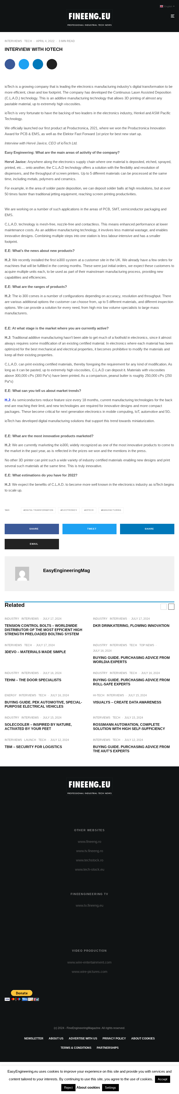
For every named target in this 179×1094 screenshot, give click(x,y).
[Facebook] (76, 806)
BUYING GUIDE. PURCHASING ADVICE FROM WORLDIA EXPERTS (131, 660)
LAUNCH (30, 740)
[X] (82, 806)
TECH (28, 41)
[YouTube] (96, 806)
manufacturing (111, 510)
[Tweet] (24, 64)
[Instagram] (89, 806)
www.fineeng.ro (89, 841)
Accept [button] (162, 1079)
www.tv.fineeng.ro (89, 851)
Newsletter (33, 1038)
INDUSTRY (12, 618)
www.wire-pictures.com (89, 972)
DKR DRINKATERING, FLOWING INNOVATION (131, 626)
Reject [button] (68, 1087)
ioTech (90, 510)
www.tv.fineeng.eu (89, 905)
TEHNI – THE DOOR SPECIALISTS (33, 680)
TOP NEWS (146, 645)
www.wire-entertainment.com (89, 962)
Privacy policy (114, 1038)
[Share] (10, 64)
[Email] (52, 64)
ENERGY (11, 695)
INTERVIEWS (13, 41)
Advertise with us (83, 1038)
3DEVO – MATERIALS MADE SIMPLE (35, 652)
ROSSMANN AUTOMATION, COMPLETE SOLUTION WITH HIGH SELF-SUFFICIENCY (129, 727)
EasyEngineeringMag (66, 570)
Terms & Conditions (76, 1047)
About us (56, 1038)
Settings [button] (110, 1087)
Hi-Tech (98, 695)
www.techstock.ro (89, 860)
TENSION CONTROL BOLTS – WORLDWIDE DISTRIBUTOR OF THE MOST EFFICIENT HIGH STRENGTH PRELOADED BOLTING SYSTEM (43, 630)
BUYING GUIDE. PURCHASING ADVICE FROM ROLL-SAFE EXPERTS (131, 682)
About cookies (143, 1038)
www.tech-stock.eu (89, 869)
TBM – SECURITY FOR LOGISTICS (33, 747)
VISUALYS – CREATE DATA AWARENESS (127, 702)
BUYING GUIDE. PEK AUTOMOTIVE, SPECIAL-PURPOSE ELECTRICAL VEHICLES (43, 704)
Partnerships (108, 1047)
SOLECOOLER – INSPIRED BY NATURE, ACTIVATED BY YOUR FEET (38, 727)
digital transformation (39, 510)
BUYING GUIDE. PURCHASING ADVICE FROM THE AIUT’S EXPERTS (131, 749)
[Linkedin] (103, 806)
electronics (69, 510)
